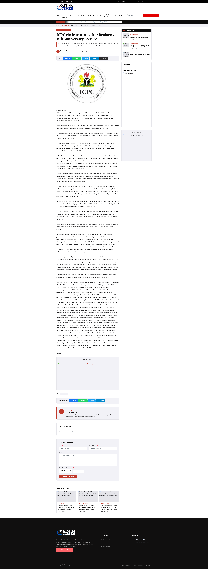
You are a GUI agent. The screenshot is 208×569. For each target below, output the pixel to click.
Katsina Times (81, 565)
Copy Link (104, 58)
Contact (149, 565)
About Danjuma (138, 565)
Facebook (67, 58)
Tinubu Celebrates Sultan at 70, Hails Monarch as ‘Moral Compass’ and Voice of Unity (109, 507)
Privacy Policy (132, 1)
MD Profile (124, 1)
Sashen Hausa (106, 15)
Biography (82, 15)
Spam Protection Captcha (66, 467)
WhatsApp (77, 58)
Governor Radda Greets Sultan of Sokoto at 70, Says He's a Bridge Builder (66, 507)
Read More (64, 550)
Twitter (86, 58)
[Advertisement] (88, 377)
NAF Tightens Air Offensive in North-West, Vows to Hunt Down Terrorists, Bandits (89, 22)
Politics (73, 15)
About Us (118, 1)
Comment (62, 452)
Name (61, 445)
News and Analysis (65, 15)
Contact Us (141, 1)
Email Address (98, 445)
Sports (113, 15)
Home (58, 15)
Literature (91, 15)
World (99, 15)
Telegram (95, 58)
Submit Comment (69, 476)
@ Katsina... (64, 394)
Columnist (122, 15)
